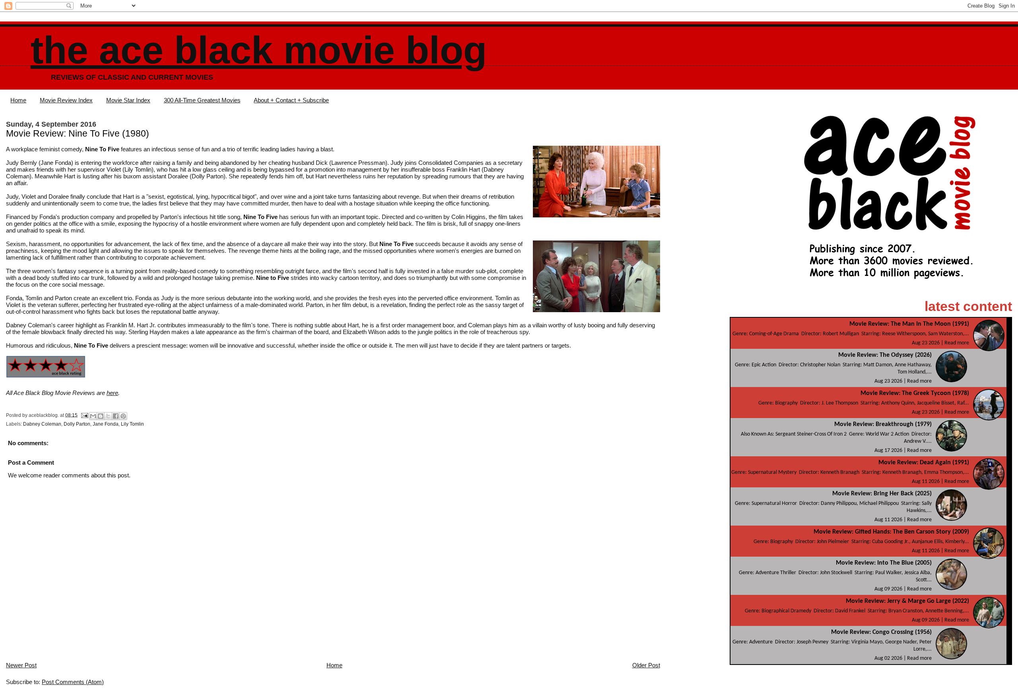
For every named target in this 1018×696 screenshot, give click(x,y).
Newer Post (21, 665)
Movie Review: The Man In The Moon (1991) (909, 324)
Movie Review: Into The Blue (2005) (884, 563)
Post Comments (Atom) (73, 681)
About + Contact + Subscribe (291, 100)
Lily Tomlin (132, 424)
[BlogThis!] (101, 416)
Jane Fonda (106, 424)
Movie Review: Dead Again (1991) (923, 462)
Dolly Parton (77, 424)
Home (18, 100)
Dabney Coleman (42, 424)
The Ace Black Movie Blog (259, 50)
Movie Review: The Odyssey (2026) (885, 355)
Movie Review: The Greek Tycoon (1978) (915, 393)
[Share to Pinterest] (123, 416)
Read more (956, 343)
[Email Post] (84, 415)
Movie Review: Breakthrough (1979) (883, 424)
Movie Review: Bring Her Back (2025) (882, 494)
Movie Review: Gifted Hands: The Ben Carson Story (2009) (891, 532)
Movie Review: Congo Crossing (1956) (881, 632)
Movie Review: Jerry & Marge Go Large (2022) (907, 601)
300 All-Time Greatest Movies (202, 100)
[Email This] (93, 416)
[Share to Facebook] (116, 416)
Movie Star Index (128, 100)
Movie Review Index (66, 100)
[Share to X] (108, 416)
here (112, 392)
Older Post (646, 665)
